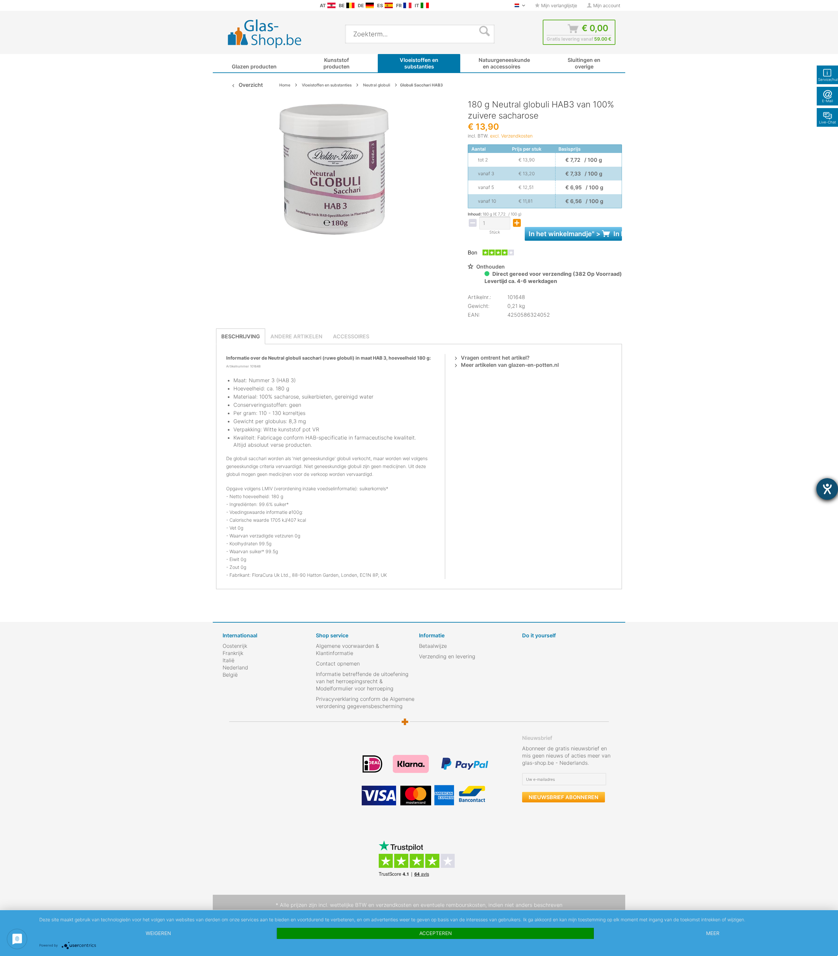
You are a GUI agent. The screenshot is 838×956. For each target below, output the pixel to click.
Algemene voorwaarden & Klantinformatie (347, 649)
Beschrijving (240, 336)
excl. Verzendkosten (511, 136)
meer (713, 933)
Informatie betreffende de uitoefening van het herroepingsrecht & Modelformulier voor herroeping (362, 681)
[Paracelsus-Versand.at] (331, 5)
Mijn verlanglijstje (558, 5)
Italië (228, 660)
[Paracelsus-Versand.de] (370, 5)
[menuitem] (226, 5)
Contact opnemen (338, 663)
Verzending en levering (447, 656)
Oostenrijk (235, 646)
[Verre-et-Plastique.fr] (407, 5)
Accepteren (435, 933)
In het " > (575, 234)
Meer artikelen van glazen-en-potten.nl (509, 365)
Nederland (235, 667)
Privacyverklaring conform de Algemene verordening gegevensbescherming (365, 702)
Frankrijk (233, 653)
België (230, 674)
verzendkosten (393, 905)
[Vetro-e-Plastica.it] (425, 5)
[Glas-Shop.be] (350, 5)
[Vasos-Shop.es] (389, 5)
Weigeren (158, 933)
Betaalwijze (433, 646)
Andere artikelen (296, 336)
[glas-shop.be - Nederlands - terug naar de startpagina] (269, 33)
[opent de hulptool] (827, 489)
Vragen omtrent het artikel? (495, 357)
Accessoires (351, 336)
